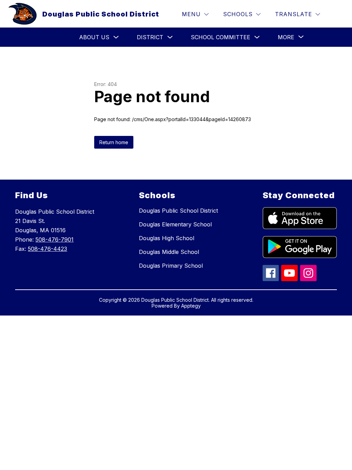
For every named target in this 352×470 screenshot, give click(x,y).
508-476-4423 (47, 248)
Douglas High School (166, 238)
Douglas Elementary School (175, 224)
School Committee (220, 37)
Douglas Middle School (169, 251)
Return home (113, 142)
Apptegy (191, 306)
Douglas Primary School (171, 265)
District (150, 37)
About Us (94, 37)
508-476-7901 (54, 239)
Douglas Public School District (178, 210)
